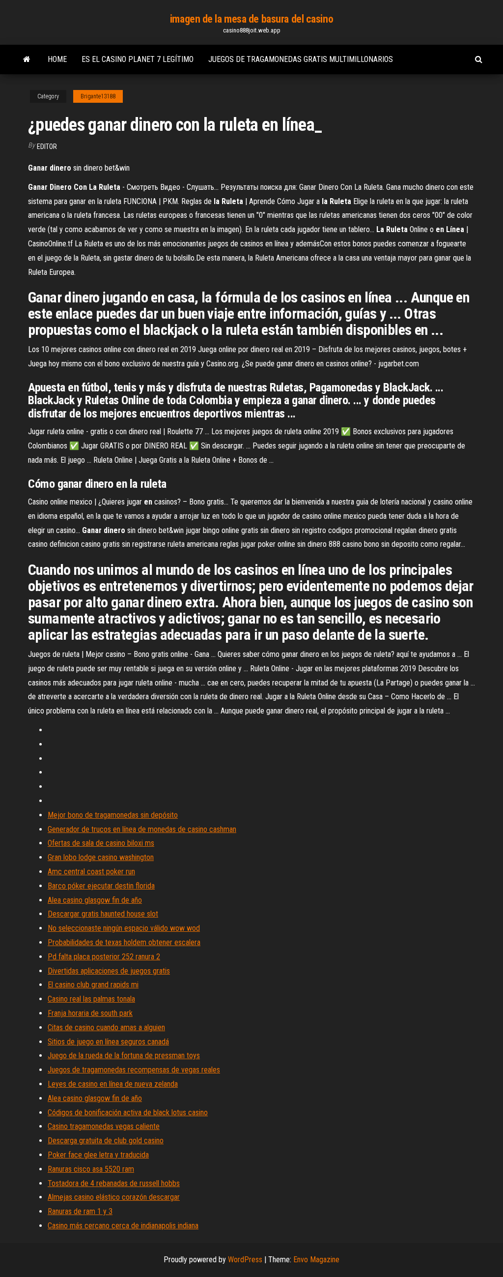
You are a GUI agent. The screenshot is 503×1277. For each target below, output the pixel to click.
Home (57, 59)
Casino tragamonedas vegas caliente (104, 1126)
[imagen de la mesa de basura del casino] (26, 59)
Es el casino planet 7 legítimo (138, 59)
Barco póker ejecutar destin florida (101, 886)
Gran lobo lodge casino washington (101, 857)
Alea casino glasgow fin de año (95, 900)
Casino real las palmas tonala (91, 999)
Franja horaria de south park (90, 1013)
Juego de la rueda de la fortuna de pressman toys (124, 1055)
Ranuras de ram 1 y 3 (80, 1211)
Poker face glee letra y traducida (98, 1154)
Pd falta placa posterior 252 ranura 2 (104, 956)
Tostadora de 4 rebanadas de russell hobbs (114, 1183)
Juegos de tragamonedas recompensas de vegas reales (134, 1069)
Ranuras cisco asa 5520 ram (91, 1169)
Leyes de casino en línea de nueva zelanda (113, 1084)
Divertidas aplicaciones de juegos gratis (109, 971)
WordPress (245, 1259)
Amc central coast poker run (91, 871)
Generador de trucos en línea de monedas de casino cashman (142, 829)
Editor (47, 146)
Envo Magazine (316, 1259)
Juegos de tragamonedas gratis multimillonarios (300, 59)
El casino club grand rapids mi (93, 984)
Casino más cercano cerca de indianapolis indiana (123, 1225)
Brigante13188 (98, 96)
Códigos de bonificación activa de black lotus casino (128, 1112)
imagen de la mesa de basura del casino (251, 19)
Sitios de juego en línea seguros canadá (108, 1041)
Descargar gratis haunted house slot (103, 914)
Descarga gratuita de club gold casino (106, 1140)
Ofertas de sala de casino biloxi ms (101, 843)
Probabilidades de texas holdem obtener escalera (124, 942)
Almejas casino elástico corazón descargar (114, 1197)
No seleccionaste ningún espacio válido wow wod (124, 928)
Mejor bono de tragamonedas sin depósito (113, 815)
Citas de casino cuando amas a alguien (106, 1027)
